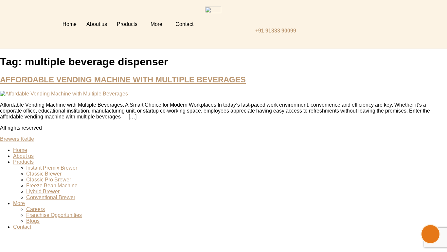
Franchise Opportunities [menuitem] (54, 215)
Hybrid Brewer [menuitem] (43, 191)
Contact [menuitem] (22, 227)
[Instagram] (358, 15)
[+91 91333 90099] (258, 18)
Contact (184, 24)
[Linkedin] (339, 15)
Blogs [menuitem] (33, 221)
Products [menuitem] (23, 162)
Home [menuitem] (20, 150)
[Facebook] (348, 32)
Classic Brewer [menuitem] (44, 174)
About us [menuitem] (23, 156)
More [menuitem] (19, 203)
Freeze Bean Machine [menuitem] (52, 185)
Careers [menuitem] (35, 209)
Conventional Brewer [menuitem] (50, 197)
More (156, 24)
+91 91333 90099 (275, 30)
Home (70, 24)
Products (127, 24)
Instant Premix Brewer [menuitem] (51, 168)
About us (96, 24)
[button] (129, 24)
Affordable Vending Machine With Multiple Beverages (123, 79)
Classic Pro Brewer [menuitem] (48, 179)
